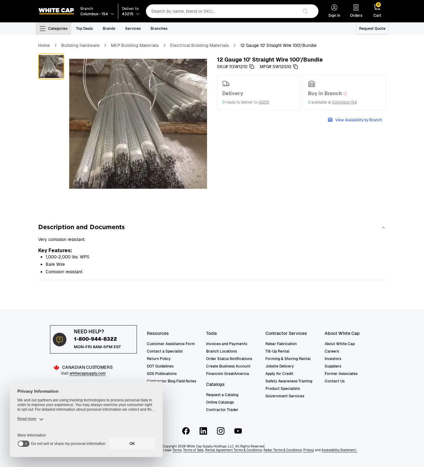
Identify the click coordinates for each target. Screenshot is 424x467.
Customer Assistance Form (171, 343)
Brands (109, 28)
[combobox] (222, 11)
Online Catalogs (220, 402)
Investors (333, 358)
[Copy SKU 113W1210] (252, 66)
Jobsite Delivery (279, 366)
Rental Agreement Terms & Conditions (233, 450)
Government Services (284, 396)
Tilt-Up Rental (277, 351)
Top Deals (84, 28)
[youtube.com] (238, 431)
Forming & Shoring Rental (287, 358)
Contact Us (335, 381)
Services (133, 28)
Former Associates (341, 373)
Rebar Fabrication (281, 343)
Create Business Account (228, 366)
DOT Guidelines (160, 366)
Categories (57, 28)
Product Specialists (282, 388)
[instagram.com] (220, 431)
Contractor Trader (222, 409)
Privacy (308, 450)
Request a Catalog (222, 394)
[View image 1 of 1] (51, 66)
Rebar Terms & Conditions (283, 450)
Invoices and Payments (226, 343)
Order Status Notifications (229, 358)
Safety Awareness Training (288, 381)
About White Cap (340, 343)
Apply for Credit (279, 373)
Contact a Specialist (165, 351)
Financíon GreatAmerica (227, 373)
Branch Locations (221, 351)
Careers (332, 351)
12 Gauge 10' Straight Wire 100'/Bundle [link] (278, 45)
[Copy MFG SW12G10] (295, 66)
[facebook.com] (186, 431)
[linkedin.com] (203, 431)
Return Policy (159, 358)
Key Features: (55, 250)
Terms (177, 450)
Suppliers (333, 366)
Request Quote (372, 28)
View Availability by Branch (358, 120)
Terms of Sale (193, 450)
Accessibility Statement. (340, 450)
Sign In (334, 15)
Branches (159, 28)
